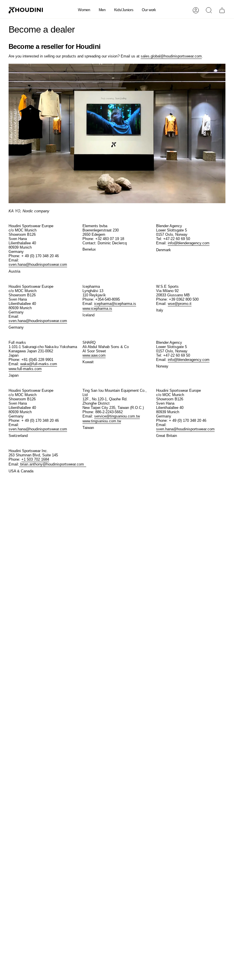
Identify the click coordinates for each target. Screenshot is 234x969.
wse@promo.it (179, 303)
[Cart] (222, 10)
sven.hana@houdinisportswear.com (38, 264)
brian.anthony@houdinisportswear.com (52, 464)
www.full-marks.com (25, 369)
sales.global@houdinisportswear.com (171, 56)
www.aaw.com (94, 355)
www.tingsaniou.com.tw (101, 421)
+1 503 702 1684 (35, 459)
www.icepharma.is (97, 308)
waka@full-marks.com (38, 364)
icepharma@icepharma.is (115, 303)
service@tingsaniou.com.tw (117, 416)
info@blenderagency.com (188, 243)
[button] (84, 10)
